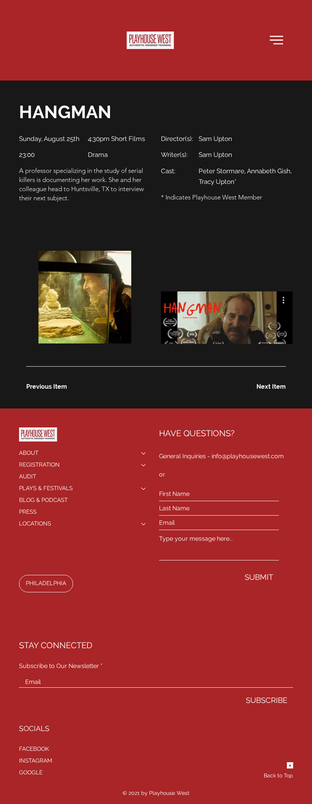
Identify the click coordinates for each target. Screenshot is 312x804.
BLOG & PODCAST (43, 500)
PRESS (28, 511)
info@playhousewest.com (248, 456)
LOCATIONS (35, 523)
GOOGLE (31, 772)
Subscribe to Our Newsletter (59, 666)
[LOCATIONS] (143, 524)
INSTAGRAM (35, 760)
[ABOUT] (143, 453)
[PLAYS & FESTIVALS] (143, 488)
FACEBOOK (34, 748)
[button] (276, 40)
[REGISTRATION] (143, 465)
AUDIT (27, 476)
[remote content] (227, 332)
